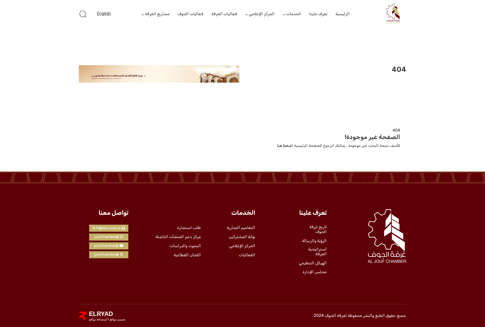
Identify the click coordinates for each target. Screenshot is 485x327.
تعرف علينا (318, 13)
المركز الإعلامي (262, 14)
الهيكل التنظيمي (313, 263)
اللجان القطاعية (187, 255)
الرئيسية (342, 13)
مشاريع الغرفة (157, 14)
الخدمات (293, 14)
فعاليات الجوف (190, 13)
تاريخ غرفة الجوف (318, 229)
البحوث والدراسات (185, 246)
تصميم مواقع (117, 319)
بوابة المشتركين (242, 237)
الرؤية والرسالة (314, 241)
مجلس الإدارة (315, 272)
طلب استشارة (189, 227)
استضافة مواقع (98, 319)
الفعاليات (247, 255)
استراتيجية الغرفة (317, 251)
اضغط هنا (285, 145)
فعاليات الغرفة (224, 13)
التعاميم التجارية (241, 227)
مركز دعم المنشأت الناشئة (178, 237)
